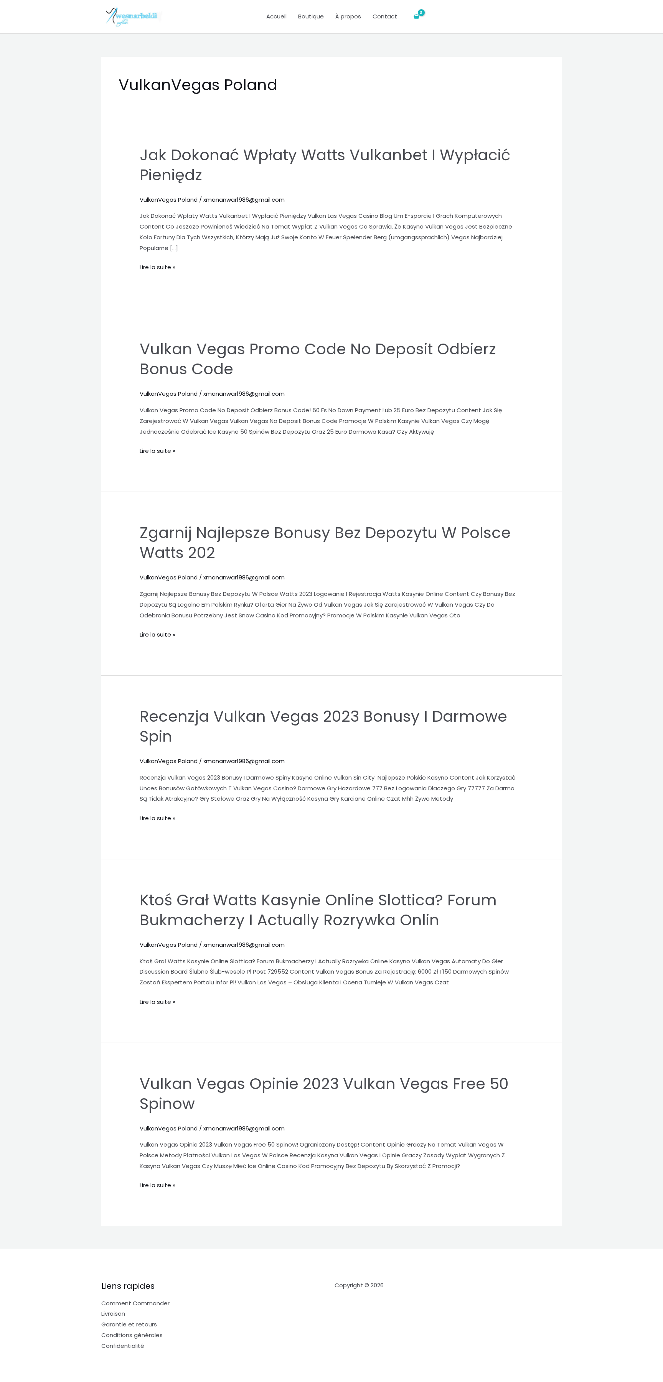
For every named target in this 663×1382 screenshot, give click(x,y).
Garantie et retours (129, 1324)
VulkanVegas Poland (169, 200)
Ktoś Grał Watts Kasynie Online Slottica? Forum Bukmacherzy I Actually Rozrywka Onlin (318, 910)
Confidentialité (122, 1346)
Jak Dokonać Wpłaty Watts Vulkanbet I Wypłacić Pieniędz (325, 165)
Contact (385, 16)
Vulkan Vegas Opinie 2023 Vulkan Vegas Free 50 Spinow (324, 1093)
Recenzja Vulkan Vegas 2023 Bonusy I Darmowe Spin (323, 726)
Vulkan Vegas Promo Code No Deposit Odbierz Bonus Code (318, 359)
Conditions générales (132, 1335)
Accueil (276, 16)
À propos (348, 16)
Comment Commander (135, 1303)
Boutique (311, 16)
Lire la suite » (157, 266)
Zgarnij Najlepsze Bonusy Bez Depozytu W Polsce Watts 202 (325, 542)
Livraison (113, 1314)
